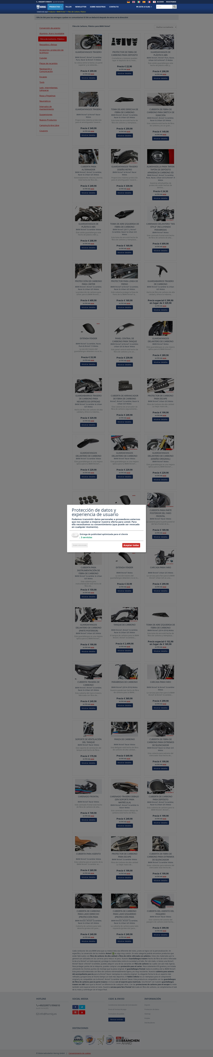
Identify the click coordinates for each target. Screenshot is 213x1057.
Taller (68, 7)
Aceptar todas (131, 545)
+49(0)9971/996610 (45, 2)
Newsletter (80, 7)
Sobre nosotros (98, 7)
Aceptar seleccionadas (80, 545)
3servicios (85, 537)
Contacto (114, 7)
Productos (54, 7)
